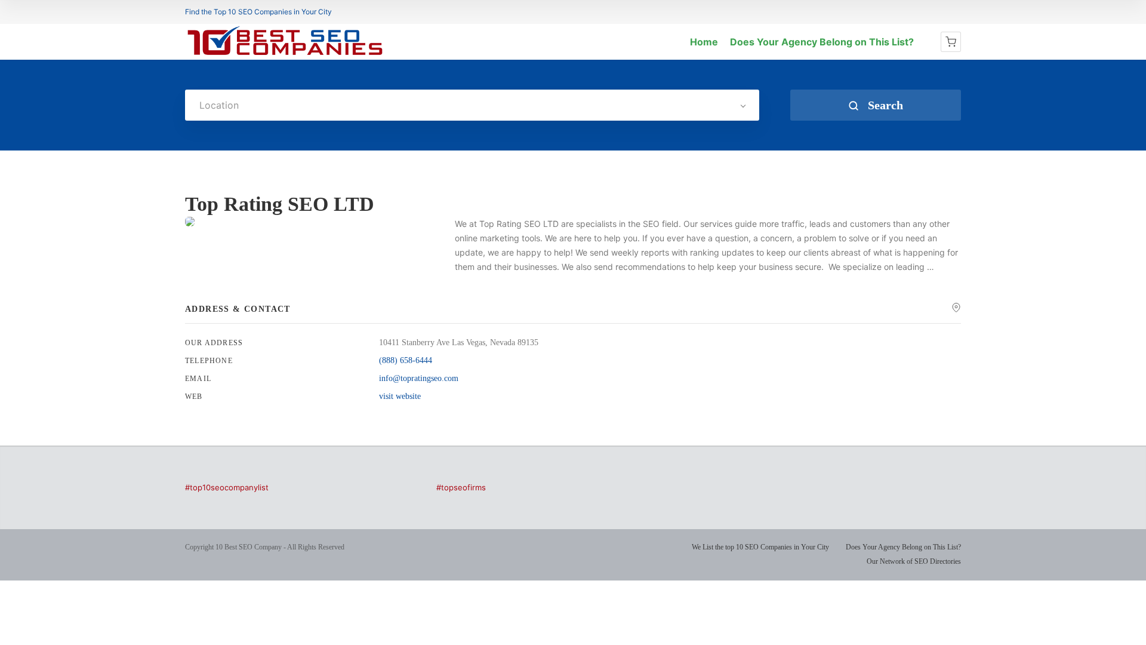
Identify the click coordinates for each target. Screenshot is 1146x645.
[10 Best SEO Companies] (285, 54)
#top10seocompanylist (227, 487)
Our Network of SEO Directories (914, 561)
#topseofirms (461, 487)
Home (704, 42)
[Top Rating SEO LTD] (190, 221)
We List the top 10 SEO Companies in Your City (760, 547)
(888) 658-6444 (405, 360)
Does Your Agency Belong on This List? (822, 42)
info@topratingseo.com (418, 378)
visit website (400, 396)
